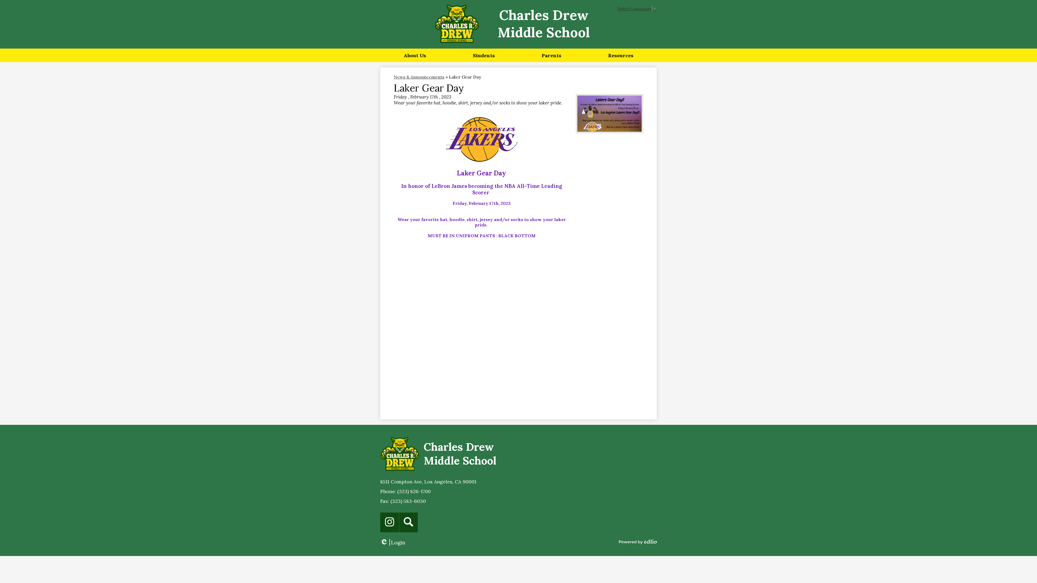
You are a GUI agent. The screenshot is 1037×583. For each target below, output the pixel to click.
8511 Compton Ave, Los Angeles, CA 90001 (428, 482)
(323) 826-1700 (414, 491)
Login (392, 542)
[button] (415, 55)
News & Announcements (419, 77)
